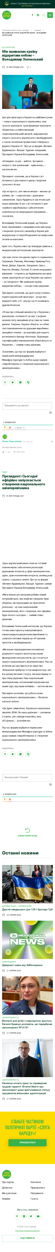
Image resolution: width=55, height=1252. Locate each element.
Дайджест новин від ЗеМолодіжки (22, 965)
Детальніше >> (28, 6)
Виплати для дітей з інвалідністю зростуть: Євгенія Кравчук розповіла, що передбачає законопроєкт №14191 (27, 1024)
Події (4, 472)
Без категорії (8, 47)
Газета (34, 1199)
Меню (50, 15)
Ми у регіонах (9, 1193)
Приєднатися (28, 1143)
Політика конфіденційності (27, 1231)
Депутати (7, 1188)
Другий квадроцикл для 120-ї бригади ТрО (27, 909)
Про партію (8, 1182)
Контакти (36, 1182)
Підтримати (37, 1193)
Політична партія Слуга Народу (15, 30)
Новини (38, 30)
